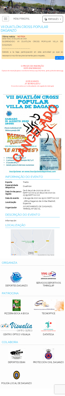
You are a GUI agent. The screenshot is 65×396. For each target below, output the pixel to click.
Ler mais (59, 58)
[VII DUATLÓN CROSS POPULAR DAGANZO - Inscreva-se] (32, 134)
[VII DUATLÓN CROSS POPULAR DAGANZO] (32, 7)
